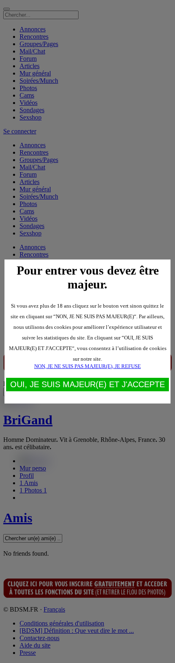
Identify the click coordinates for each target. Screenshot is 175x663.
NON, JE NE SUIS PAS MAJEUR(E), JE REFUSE (87, 366)
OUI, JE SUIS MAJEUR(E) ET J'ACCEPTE (87, 384)
